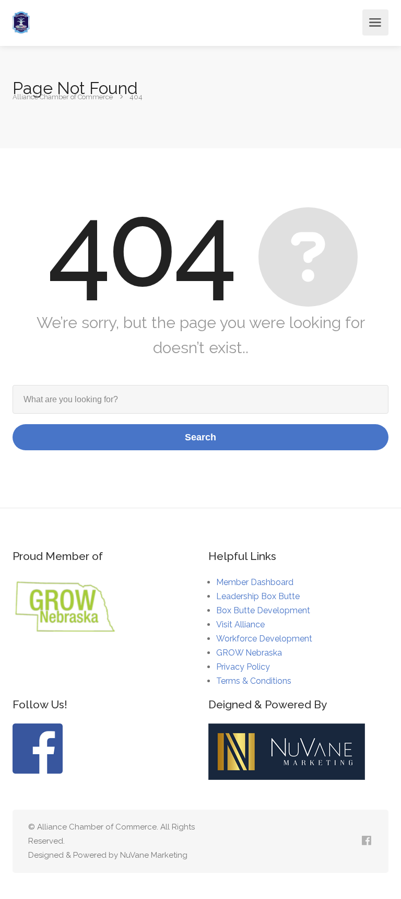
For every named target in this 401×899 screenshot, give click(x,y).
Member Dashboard (254, 582)
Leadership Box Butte (258, 596)
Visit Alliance (240, 624)
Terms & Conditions (253, 681)
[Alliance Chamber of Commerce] (21, 22)
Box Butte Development (263, 610)
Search (200, 437)
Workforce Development (264, 639)
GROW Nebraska (249, 653)
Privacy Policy (243, 667)
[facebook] (366, 841)
